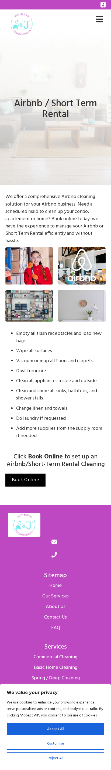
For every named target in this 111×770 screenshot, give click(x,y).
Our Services (55, 596)
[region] (55, 727)
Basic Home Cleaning (55, 668)
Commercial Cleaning (55, 657)
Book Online (25, 480)
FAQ (55, 628)
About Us (55, 607)
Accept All (55, 729)
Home (55, 586)
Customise (55, 744)
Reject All (55, 758)
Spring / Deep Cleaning (55, 678)
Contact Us (55, 617)
